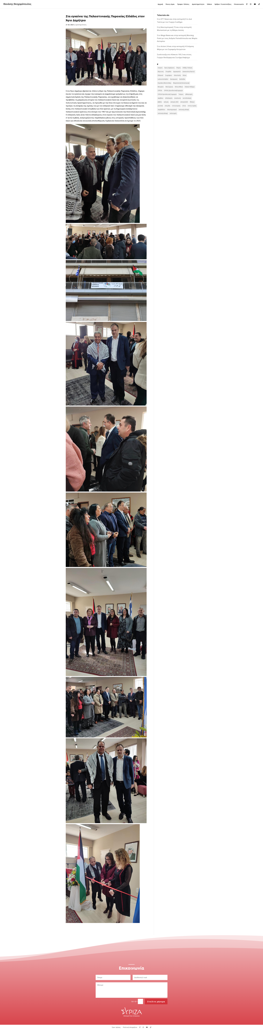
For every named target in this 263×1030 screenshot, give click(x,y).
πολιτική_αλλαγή (184, 109)
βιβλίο (160, 102)
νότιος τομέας (192, 106)
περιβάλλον (161, 109)
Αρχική (160, 4)
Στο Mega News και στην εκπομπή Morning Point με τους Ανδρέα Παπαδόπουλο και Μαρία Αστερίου (177, 38)
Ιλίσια (184, 75)
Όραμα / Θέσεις (183, 4)
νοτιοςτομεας (176, 106)
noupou (160, 68)
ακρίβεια (160, 98)
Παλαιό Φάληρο (190, 87)
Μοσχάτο (161, 87)
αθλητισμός (188, 94)
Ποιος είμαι (170, 4)
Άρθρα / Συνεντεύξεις (223, 4)
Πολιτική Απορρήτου (130, 1027)
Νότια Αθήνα (179, 87)
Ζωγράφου (168, 75)
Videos (209, 4)
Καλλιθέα (182, 79)
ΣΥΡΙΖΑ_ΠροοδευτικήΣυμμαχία (173, 90)
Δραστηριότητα (198, 4)
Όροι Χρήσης (116, 1027)
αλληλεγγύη (168, 98)
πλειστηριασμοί (172, 109)
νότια (184, 106)
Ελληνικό (160, 75)
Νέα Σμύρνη (169, 87)
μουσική (160, 106)
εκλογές (166, 102)
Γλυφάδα (168, 71)
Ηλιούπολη (177, 75)
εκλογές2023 (184, 102)
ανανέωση (177, 98)
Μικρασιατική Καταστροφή (181, 83)
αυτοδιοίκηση (187, 98)
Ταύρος (181, 94)
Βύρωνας (161, 71)
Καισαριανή (173, 79)
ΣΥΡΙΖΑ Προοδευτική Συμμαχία (167, 94)
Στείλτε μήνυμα (156, 1001)
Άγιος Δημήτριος (169, 68)
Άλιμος (178, 68)
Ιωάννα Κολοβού (163, 79)
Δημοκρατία (177, 71)
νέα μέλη (167, 106)
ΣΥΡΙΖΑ (160, 90)
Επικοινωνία (239, 4)
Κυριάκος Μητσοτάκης (164, 83)
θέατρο (192, 102)
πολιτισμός (173, 113)
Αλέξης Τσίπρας (187, 68)
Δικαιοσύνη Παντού (189, 71)
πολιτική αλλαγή (163, 113)
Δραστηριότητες (81, 25)
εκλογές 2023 (174, 102)
